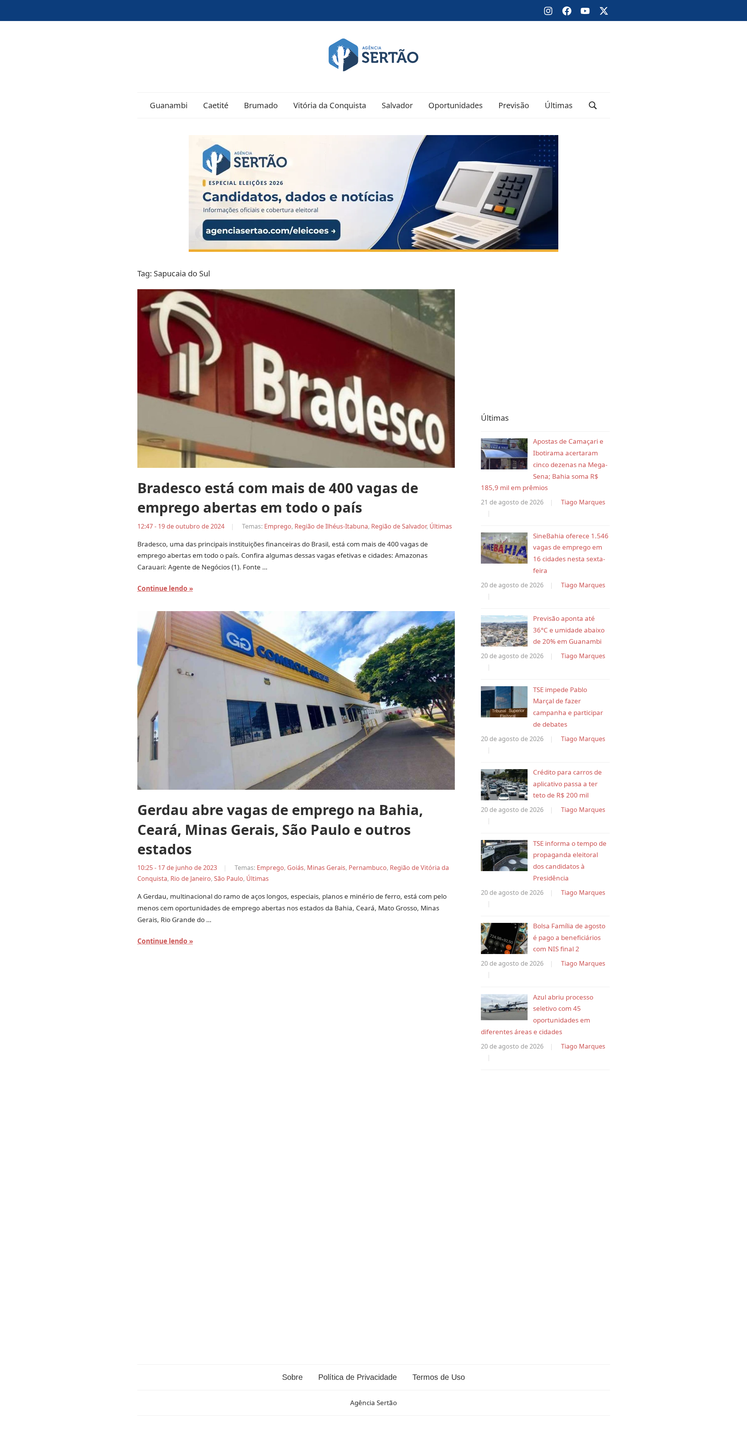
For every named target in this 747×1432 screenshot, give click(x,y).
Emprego (277, 526)
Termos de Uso (438, 1377)
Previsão (513, 105)
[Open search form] (592, 105)
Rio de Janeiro (190, 878)
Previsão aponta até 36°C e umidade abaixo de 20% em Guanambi (569, 630)
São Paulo (228, 878)
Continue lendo (162, 588)
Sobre (292, 1377)
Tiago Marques (583, 502)
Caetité (215, 105)
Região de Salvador (398, 526)
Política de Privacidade (357, 1377)
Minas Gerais (326, 867)
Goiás (295, 867)
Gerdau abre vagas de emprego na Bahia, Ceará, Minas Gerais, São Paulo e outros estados (280, 829)
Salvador (397, 105)
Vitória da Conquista (329, 105)
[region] (545, 330)
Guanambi (169, 105)
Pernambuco (368, 867)
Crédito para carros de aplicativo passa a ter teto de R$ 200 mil (567, 784)
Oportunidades (455, 105)
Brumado (261, 105)
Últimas (559, 105)
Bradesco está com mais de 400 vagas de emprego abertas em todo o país (277, 497)
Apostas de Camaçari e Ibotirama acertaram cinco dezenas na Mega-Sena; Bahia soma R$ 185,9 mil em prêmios (544, 464)
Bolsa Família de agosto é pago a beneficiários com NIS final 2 (569, 937)
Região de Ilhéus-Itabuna (331, 526)
